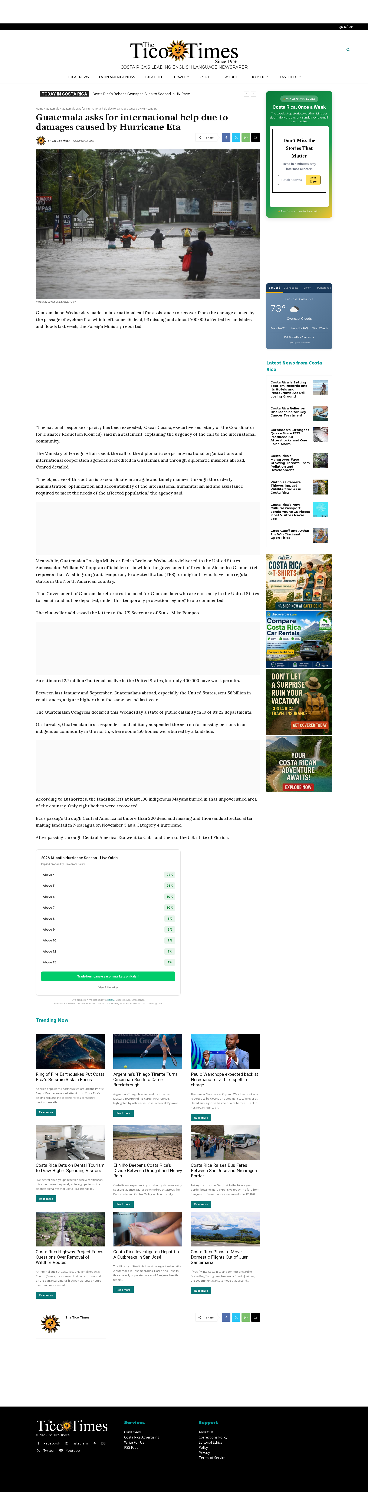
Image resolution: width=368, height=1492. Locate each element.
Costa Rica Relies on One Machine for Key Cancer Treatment (288, 411)
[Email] (255, 137)
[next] (253, 94)
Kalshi (110, 999)
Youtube (73, 1451)
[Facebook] (226, 137)
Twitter (49, 1451)
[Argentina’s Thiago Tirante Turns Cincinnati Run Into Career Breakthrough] (147, 1051)
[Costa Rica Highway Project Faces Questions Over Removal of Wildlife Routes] (70, 1229)
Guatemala (52, 108)
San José (274, 287)
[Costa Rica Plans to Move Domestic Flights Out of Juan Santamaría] (225, 1229)
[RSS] (94, 1443)
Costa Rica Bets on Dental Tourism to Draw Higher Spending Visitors (70, 1168)
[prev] (246, 94)
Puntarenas (324, 287)
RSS (102, 1443)
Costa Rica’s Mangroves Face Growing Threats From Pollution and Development (290, 463)
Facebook (51, 1443)
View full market (108, 987)
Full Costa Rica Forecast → (299, 337)
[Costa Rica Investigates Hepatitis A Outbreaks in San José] (147, 1229)
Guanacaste (291, 287)
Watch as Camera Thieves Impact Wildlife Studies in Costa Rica (285, 487)
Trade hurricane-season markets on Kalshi (108, 976)
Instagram (80, 1443)
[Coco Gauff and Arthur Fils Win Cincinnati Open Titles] (320, 535)
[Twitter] (236, 137)
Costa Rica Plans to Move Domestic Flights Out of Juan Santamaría (220, 1257)
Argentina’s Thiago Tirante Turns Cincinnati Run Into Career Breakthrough (145, 1079)
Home (39, 108)
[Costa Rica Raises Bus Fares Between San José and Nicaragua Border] (225, 1142)
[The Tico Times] (42, 140)
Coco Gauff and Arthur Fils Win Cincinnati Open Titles (289, 534)
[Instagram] (66, 1443)
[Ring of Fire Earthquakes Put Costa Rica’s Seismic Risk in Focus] (70, 1051)
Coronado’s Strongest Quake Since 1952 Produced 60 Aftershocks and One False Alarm (289, 437)
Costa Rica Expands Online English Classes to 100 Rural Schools (146, 94)
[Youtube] (60, 1450)
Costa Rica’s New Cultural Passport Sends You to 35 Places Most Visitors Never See (290, 512)
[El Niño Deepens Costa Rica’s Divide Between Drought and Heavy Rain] (147, 1142)
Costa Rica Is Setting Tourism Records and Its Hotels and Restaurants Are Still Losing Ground (289, 389)
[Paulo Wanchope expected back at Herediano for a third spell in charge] (225, 1051)
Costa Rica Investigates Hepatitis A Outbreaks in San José (146, 1254)
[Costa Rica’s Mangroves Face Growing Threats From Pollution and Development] (320, 460)
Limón (307, 287)
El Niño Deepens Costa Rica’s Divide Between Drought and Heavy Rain (147, 1170)
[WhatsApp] (246, 137)
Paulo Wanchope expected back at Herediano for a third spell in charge (224, 1079)
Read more (46, 1112)
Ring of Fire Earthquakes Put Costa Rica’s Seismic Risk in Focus (70, 1077)
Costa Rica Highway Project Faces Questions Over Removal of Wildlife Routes (70, 1257)
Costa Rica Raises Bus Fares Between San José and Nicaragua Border (224, 1170)
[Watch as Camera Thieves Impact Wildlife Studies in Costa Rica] (320, 487)
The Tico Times (61, 140)
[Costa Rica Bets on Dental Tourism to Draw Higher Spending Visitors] (70, 1142)
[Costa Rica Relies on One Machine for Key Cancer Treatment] (320, 413)
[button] (348, 50)
